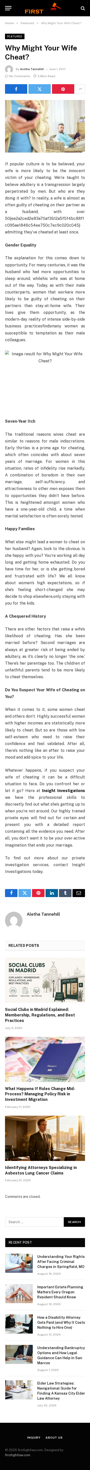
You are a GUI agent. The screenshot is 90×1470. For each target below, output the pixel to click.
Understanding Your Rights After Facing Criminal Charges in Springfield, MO (61, 1262)
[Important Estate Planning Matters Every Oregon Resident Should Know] (19, 1293)
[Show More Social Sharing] (80, 89)
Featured (14, 36)
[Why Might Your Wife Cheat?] (45, 126)
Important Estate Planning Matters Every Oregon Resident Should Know (60, 1292)
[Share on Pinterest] (63, 89)
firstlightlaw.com (17, 1455)
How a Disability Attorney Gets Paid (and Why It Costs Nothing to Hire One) (61, 1322)
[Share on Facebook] (16, 89)
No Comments (19, 76)
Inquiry (33, 1437)
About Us (54, 1437)
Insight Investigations (63, 790)
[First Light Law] (45, 8)
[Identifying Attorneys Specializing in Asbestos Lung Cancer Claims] (45, 1138)
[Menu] (8, 8)
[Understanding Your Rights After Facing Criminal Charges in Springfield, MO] (19, 1263)
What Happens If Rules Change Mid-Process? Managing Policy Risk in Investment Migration (40, 1094)
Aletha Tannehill (32, 69)
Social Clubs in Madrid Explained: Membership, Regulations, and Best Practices (40, 1015)
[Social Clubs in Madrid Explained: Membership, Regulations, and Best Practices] (45, 980)
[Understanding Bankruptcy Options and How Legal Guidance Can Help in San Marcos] (19, 1354)
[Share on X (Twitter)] (39, 89)
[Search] (82, 8)
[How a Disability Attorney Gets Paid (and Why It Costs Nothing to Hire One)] (19, 1324)
